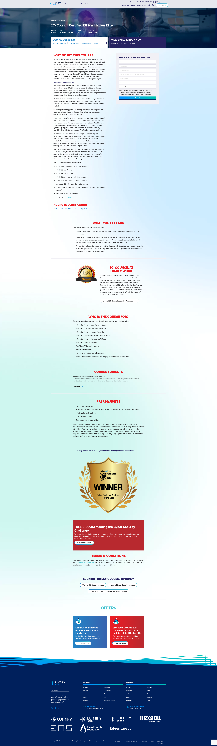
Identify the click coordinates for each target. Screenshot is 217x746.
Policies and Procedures (130, 741)
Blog (144, 5)
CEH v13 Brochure (74, 198)
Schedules (107, 687)
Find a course (70, 4)
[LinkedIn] (52, 708)
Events (138, 5)
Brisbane (149, 687)
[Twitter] (59, 708)
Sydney (128, 697)
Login (159, 2)
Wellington (129, 690)
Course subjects (86, 43)
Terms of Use (143, 741)
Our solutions (85, 4)
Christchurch (129, 694)
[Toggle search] (149, 5)
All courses (114, 43)
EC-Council (61, 20)
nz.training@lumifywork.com (95, 708)
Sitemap (161, 743)
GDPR (152, 741)
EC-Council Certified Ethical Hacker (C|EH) (69, 209)
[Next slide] (106, 43)
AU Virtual (123, 43)
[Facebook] (55, 708)
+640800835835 (146, 2)
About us (125, 5)
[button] (79, 42)
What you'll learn (74, 43)
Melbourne (129, 700)
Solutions (85, 690)
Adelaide (149, 697)
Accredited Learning (109, 700)
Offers (132, 5)
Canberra (149, 694)
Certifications (107, 690)
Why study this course (59, 43)
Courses (53, 20)
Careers (85, 700)
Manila (149, 700)
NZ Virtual (132, 43)
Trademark (160, 741)
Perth (148, 690)
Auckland (128, 687)
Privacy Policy (117, 741)
